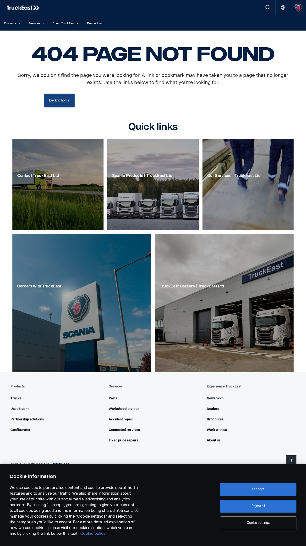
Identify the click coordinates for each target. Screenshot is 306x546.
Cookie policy (92, 533)
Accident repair (121, 419)
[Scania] (298, 7)
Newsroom (215, 398)
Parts (113, 398)
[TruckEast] (23, 7)
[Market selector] (283, 7)
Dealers (213, 409)
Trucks (16, 398)
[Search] (267, 7)
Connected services (124, 430)
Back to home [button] (59, 100)
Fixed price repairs (123, 440)
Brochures (215, 419)
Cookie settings (258, 523)
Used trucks (20, 409)
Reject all (258, 506)
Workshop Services (124, 409)
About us (213, 440)
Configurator (21, 430)
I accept (258, 489)
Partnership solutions (27, 419)
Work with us (217, 430)
